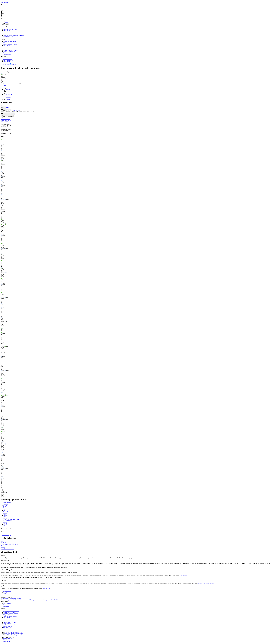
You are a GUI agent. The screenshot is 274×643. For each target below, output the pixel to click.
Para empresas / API (7, 45)
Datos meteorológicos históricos (10, 50)
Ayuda (6, 22)
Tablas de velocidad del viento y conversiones (13, 35)
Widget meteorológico (8, 36)
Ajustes (7, 24)
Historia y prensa (7, 42)
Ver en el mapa (6, 64)
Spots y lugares (6, 30)
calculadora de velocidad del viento (206, 583)
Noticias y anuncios (7, 52)
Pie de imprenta (6, 61)
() (6, 120)
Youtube (20, 634)
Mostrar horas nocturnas (8, 116)
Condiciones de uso (7, 59)
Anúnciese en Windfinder (9, 51)
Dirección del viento (5, 119)
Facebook (13, 64)
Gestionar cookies (7, 54)
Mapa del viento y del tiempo (10, 29)
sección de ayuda (183, 575)
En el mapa (3, 85)
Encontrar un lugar (6, 535)
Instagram (21, 633)
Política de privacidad (8, 60)
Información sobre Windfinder (10, 44)
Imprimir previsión (6, 110)
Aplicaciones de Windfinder (9, 41)
